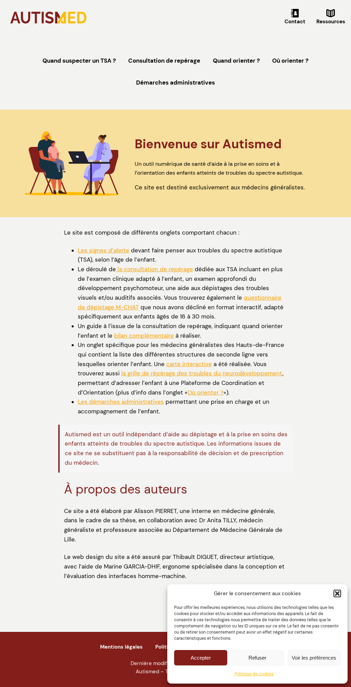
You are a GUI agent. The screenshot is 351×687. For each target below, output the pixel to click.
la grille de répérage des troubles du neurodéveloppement (201, 373)
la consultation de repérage (154, 269)
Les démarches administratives (121, 401)
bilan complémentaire (144, 335)
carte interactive (189, 364)
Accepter (201, 658)
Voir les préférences (314, 658)
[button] (337, 593)
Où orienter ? (205, 392)
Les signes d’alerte (103, 250)
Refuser (257, 658)
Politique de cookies (254, 674)
